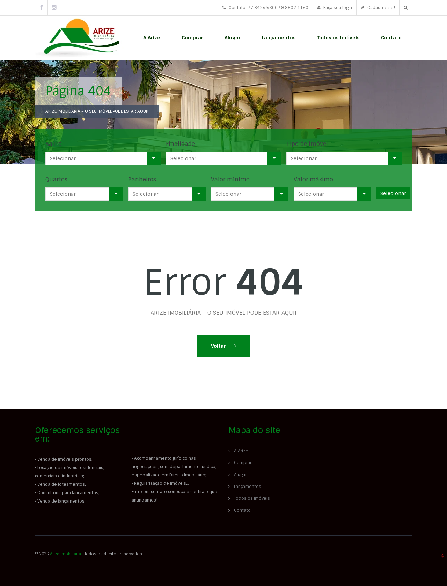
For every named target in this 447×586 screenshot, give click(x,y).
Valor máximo (313, 179)
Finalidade (180, 144)
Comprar (192, 38)
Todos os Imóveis (338, 38)
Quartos (56, 179)
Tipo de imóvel (307, 144)
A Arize (151, 38)
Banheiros (142, 179)
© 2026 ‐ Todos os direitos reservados (89, 553)
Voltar (219, 346)
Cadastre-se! (380, 7)
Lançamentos (279, 38)
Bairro (53, 144)
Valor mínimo (230, 179)
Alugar (233, 38)
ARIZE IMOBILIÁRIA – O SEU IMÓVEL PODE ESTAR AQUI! (96, 111)
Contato (391, 38)
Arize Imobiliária (65, 553)
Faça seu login (337, 7)
